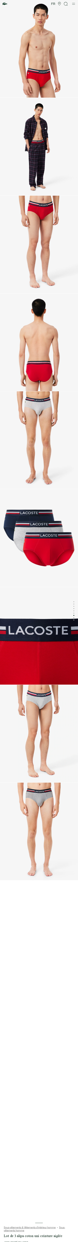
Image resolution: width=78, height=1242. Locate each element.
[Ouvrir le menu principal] (73, 4)
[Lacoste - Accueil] (5, 4)
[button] (59, 3)
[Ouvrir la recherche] (66, 3)
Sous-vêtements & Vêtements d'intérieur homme (30, 1227)
